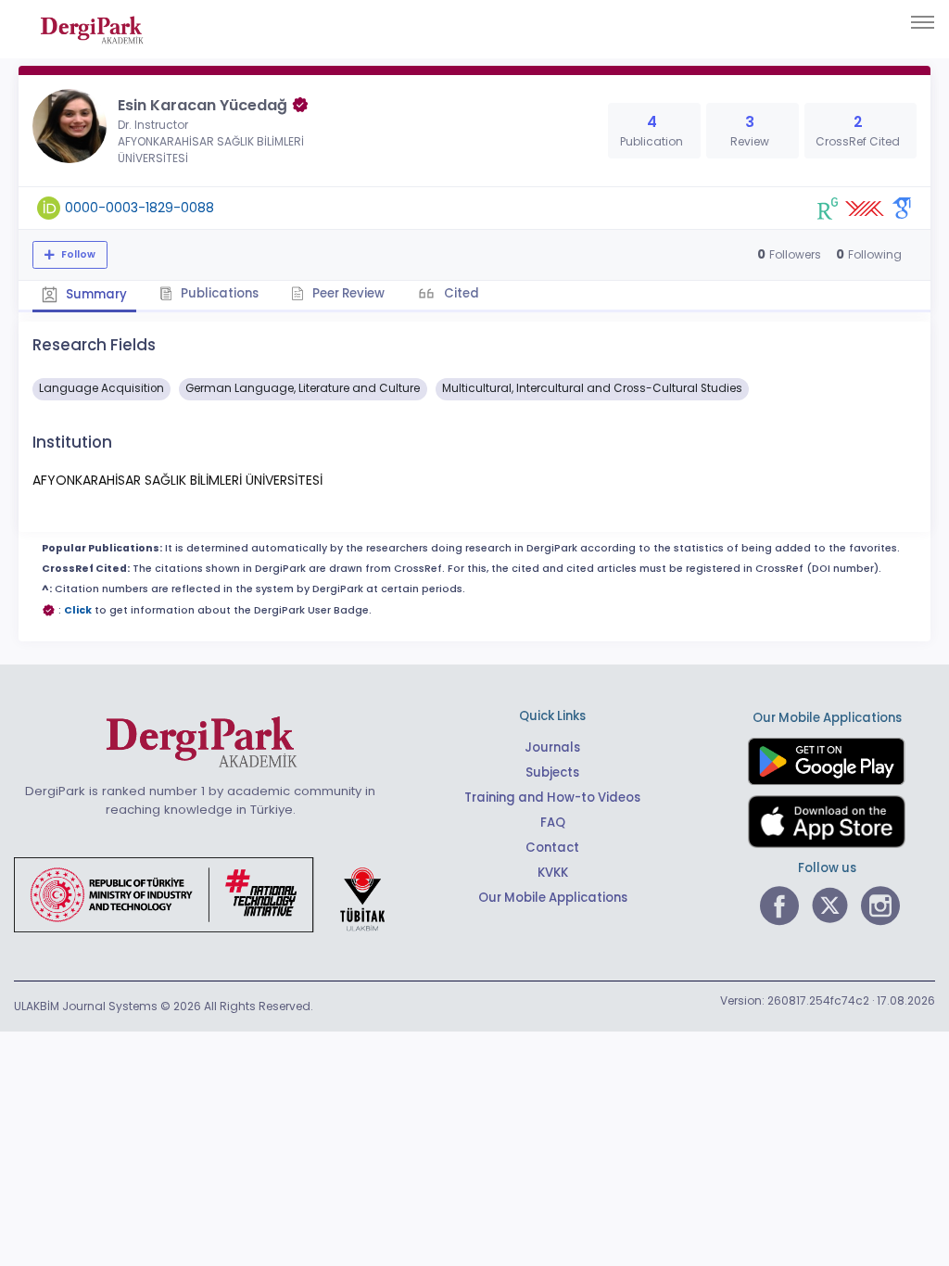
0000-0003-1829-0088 (139, 207)
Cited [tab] (460, 293)
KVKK (553, 872)
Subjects (552, 772)
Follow (76, 254)
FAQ (552, 822)
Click (78, 610)
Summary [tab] (95, 294)
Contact (552, 847)
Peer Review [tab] (347, 293)
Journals (552, 747)
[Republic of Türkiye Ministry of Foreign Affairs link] (211, 894)
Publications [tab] (218, 293)
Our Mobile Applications (552, 897)
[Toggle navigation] (922, 22)
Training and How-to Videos (552, 797)
